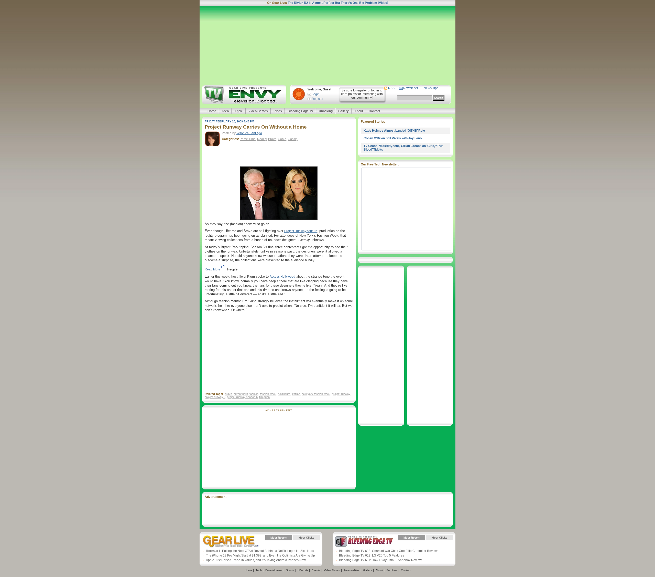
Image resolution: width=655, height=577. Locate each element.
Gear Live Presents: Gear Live (231, 541)
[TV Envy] (243, 94)
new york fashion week (316, 393)
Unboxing (326, 111)
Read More (212, 269)
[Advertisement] (327, 45)
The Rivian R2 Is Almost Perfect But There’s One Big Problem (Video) (338, 3)
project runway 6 (215, 396)
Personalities (351, 570)
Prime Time (248, 139)
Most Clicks (306, 537)
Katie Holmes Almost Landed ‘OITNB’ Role (394, 130)
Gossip (293, 139)
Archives (391, 570)
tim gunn (264, 396)
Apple (238, 111)
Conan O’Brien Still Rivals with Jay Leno (393, 138)
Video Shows (332, 570)
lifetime (296, 393)
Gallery (343, 111)
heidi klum (284, 393)
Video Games (258, 111)
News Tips (431, 88)
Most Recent (278, 537)
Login (316, 94)
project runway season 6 (242, 396)
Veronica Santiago (249, 133)
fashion (253, 393)
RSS (391, 88)
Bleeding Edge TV (300, 111)
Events (316, 570)
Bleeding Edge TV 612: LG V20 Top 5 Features (371, 555)
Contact (374, 111)
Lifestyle (303, 570)
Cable (282, 139)
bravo (228, 393)
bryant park (241, 393)
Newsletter (410, 88)
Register (317, 99)
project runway (341, 393)
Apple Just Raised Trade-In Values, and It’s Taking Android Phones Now (256, 560)
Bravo (272, 139)
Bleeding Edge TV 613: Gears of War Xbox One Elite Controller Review (388, 551)
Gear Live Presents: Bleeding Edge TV (364, 541)
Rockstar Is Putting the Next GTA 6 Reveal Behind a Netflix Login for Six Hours (260, 551)
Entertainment (273, 570)
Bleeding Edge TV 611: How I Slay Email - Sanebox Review (380, 560)
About (358, 111)
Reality (262, 139)
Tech (225, 111)
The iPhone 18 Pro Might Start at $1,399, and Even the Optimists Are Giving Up (260, 555)
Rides (278, 111)
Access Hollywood (282, 276)
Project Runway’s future (300, 231)
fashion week (268, 393)
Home (212, 111)
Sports (290, 570)
